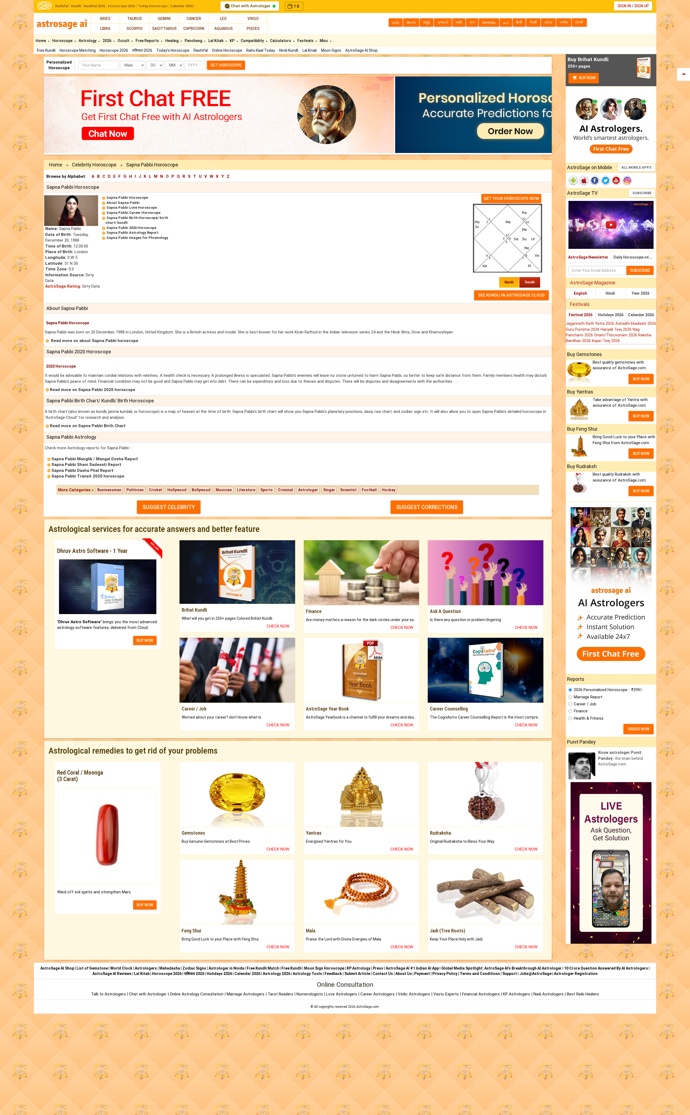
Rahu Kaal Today (260, 50)
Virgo (253, 18)
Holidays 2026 (610, 315)
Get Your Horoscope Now (511, 198)
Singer (329, 490)
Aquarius (223, 28)
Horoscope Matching (78, 50)
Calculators (281, 41)
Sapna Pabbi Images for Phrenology (137, 238)
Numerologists (310, 994)
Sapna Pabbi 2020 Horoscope (131, 228)
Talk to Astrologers (108, 994)
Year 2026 (640, 293)
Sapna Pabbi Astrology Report (132, 233)
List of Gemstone (92, 968)
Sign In (624, 6)
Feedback (333, 973)
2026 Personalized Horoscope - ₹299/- (608, 689)
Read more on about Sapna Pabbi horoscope (94, 340)
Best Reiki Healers (583, 994)
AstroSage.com (367, 1007)
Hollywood (177, 490)
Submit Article (357, 973)
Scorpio (134, 28)
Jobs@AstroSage (535, 973)
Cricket (155, 490)
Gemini (164, 18)
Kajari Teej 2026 (606, 340)
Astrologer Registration (576, 973)
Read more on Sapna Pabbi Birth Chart (88, 425)
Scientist (348, 490)
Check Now (278, 626)
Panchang (194, 41)
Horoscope (62, 41)
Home (41, 41)
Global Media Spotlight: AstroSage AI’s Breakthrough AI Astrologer (501, 968)
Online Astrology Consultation (197, 994)
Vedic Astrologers (414, 994)
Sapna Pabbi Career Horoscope (133, 213)
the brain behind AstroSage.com (620, 758)
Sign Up (641, 6)
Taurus (134, 18)
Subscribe (641, 193)
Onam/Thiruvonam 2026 (616, 335)
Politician (135, 490)
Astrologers (146, 968)
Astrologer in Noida (226, 968)
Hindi (610, 293)
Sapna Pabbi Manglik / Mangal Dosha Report (94, 459)
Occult (124, 41)
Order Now (638, 729)
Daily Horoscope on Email (634, 257)
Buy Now (586, 78)
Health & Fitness (588, 718)
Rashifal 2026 (94, 6)
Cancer (194, 18)
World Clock (121, 968)
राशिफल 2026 (142, 50)
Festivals (305, 41)
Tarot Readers (281, 994)
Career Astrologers (377, 994)
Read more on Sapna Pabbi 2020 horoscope (92, 389)
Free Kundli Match (263, 968)
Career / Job (585, 704)
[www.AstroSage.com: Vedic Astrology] (44, 5)
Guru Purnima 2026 (583, 329)
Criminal (285, 490)
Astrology (88, 41)
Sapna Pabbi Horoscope (127, 198)
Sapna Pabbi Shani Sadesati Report (86, 464)
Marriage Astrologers (246, 994)
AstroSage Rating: (63, 286)
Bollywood (201, 490)
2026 (107, 41)
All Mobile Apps (636, 167)
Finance (581, 711)
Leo (223, 18)
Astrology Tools (307, 973)
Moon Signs (331, 50)
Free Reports (148, 41)
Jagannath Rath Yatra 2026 (590, 323)
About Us (403, 973)
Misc (324, 41)
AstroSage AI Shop (361, 50)
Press (378, 968)
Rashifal (61, 6)
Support (509, 973)
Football (369, 490)
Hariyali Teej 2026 (617, 329)
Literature (246, 490)
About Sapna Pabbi (123, 203)
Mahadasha (169, 968)
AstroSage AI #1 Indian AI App (412, 968)
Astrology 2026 (276, 973)
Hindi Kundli (288, 50)
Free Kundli (46, 50)
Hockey (388, 490)
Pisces (253, 28)
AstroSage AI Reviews (112, 973)
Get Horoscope (226, 65)
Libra (105, 28)
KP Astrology (358, 968)
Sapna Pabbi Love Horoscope (131, 207)
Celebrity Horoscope (94, 165)
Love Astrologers (341, 994)
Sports (266, 490)
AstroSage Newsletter (588, 257)
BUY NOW (145, 640)
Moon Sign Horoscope (324, 968)
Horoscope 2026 (121, 6)
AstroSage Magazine (592, 282)
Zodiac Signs (194, 968)
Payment (422, 973)
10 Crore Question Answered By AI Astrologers (606, 968)
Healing (172, 41)
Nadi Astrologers (548, 994)
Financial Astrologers (481, 994)
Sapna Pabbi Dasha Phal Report (82, 470)
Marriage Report (588, 697)
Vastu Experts (446, 994)
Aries (105, 18)
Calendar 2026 (181, 6)
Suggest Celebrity (169, 507)
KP (232, 41)
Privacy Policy (444, 973)
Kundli (76, 6)
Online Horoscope (227, 50)
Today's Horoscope (172, 50)
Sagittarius (164, 28)
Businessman (109, 490)
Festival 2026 (580, 315)
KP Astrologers (517, 994)
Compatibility (253, 41)
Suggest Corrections (426, 507)
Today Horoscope (152, 6)
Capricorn (193, 28)
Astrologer (308, 490)
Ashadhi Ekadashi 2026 (635, 323)
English (580, 293)
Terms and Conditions (480, 973)
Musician (224, 490)
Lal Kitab (309, 50)
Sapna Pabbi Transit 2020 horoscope (87, 476)
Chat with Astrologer (250, 6)
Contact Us (382, 973)
